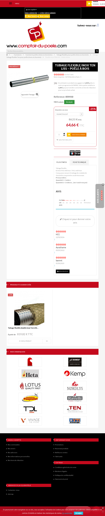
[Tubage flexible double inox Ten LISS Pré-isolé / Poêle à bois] (29, 308)
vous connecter (31, 13)
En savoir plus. (67, 513)
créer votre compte (48, 13)
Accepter (78, 513)
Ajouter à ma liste (65, 140)
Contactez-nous (13, 490)
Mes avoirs (11, 449)
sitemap (10, 494)
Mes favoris (32, 16)
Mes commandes (14, 445)
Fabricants (58, 456)
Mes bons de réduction (15, 460)
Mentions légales (61, 471)
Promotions (59, 445)
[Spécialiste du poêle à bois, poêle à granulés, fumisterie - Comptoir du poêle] (36, 34)
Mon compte (45, 16)
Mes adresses (12, 452)
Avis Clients (98, 196)
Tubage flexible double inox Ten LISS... (23, 328)
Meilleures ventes (61, 452)
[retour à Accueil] (7, 55)
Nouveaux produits (61, 449)
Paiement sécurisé (61, 479)
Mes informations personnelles (19, 456)
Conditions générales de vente (65, 467)
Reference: (59, 97)
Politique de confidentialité (64, 475)
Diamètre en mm (61, 110)
